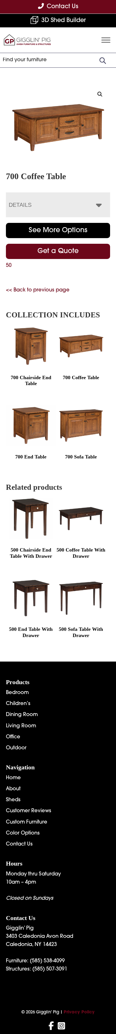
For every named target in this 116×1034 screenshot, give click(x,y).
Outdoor (16, 748)
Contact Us (19, 844)
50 (9, 265)
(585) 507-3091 (49, 969)
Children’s (18, 703)
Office (13, 737)
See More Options (58, 230)
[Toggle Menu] (105, 40)
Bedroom (17, 692)
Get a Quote (58, 251)
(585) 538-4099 (47, 961)
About (13, 789)
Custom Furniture (26, 822)
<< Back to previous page (38, 290)
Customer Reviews (28, 811)
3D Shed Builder (63, 20)
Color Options (23, 833)
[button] (100, 94)
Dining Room (22, 714)
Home (13, 778)
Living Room (21, 726)
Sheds (13, 800)
